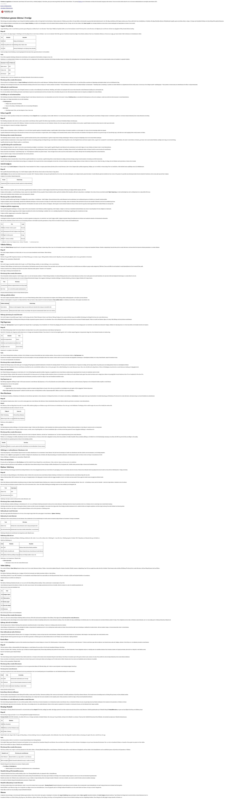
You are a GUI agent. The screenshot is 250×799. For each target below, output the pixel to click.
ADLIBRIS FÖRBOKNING (7, 8)
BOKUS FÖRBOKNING (6, 6)
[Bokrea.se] (7, 13)
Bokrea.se (80, 1)
